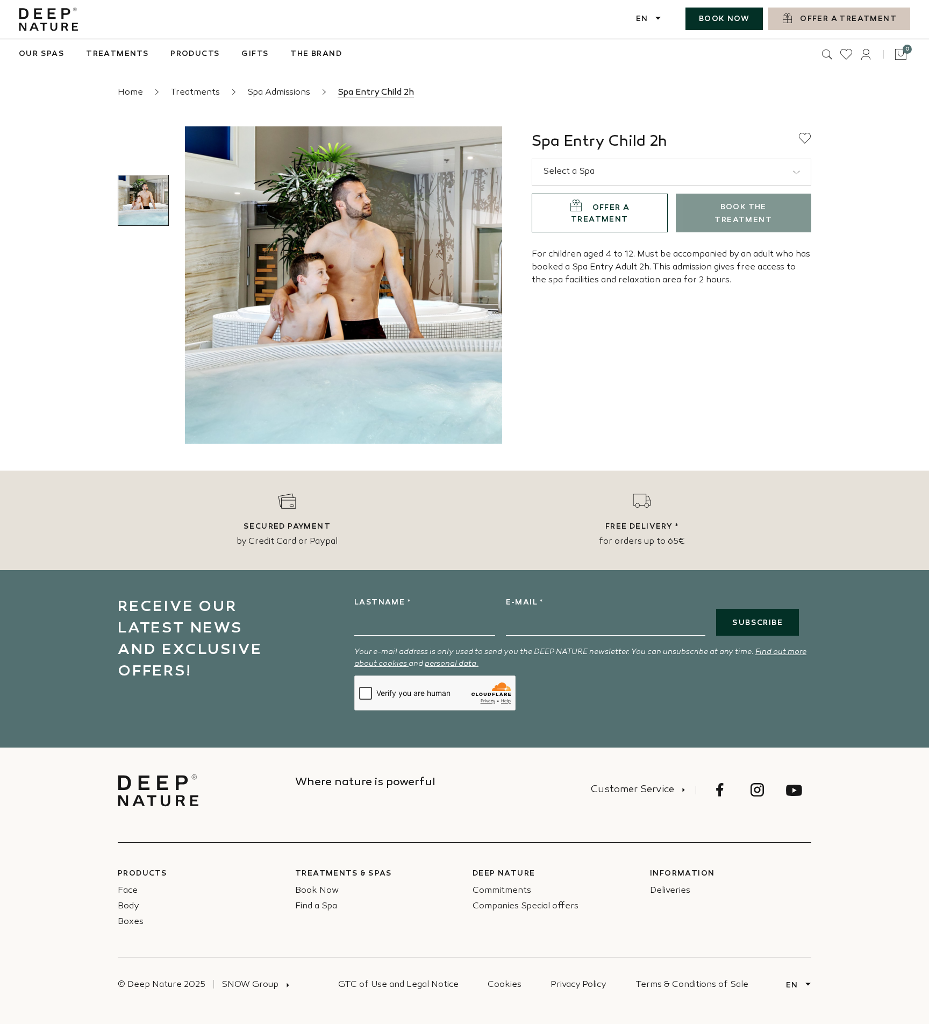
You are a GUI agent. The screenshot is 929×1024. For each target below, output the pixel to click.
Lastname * (382, 602)
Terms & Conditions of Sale (691, 985)
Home (131, 93)
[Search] (827, 54)
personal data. (451, 664)
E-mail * (525, 602)
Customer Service (632, 790)
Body (128, 906)
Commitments (502, 891)
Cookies (504, 985)
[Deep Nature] (48, 19)
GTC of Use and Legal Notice (398, 985)
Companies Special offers (525, 906)
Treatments (196, 93)
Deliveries (670, 891)
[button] (804, 138)
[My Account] (866, 54)
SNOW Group (249, 985)
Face (128, 891)
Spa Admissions (279, 93)
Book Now (317, 891)
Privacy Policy (578, 985)
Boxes (131, 922)
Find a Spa (316, 906)
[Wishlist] (846, 54)
